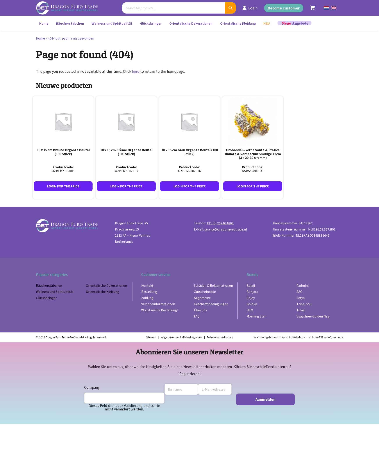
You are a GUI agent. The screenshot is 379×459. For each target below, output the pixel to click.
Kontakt (147, 285)
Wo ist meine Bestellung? (159, 310)
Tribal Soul (304, 304)
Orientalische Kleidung (238, 23)
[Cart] (312, 8)
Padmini (303, 285)
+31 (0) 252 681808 (220, 223)
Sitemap (151, 337)
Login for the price (63, 186)
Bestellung (149, 291)
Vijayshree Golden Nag (313, 316)
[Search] (230, 8)
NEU (266, 23)
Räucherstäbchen (70, 23)
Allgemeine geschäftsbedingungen (181, 337)
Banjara (252, 291)
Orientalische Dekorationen (191, 23)
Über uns (200, 310)
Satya (301, 298)
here (135, 71)
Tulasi (301, 310)
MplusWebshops (295, 337)
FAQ (197, 316)
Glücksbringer (151, 23)
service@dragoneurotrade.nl (225, 229)
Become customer (284, 8)
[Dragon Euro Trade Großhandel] (70, 8)
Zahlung (147, 298)
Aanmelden (265, 399)
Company (92, 387)
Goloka (252, 304)
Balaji (251, 285)
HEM (250, 310)
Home (43, 23)
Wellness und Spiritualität (112, 23)
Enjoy (251, 298)
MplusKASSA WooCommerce (326, 337)
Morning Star (256, 316)
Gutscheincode (205, 291)
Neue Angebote (294, 23)
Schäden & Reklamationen (213, 285)
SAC (299, 291)
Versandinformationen (158, 304)
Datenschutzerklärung (220, 337)
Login (252, 8)
